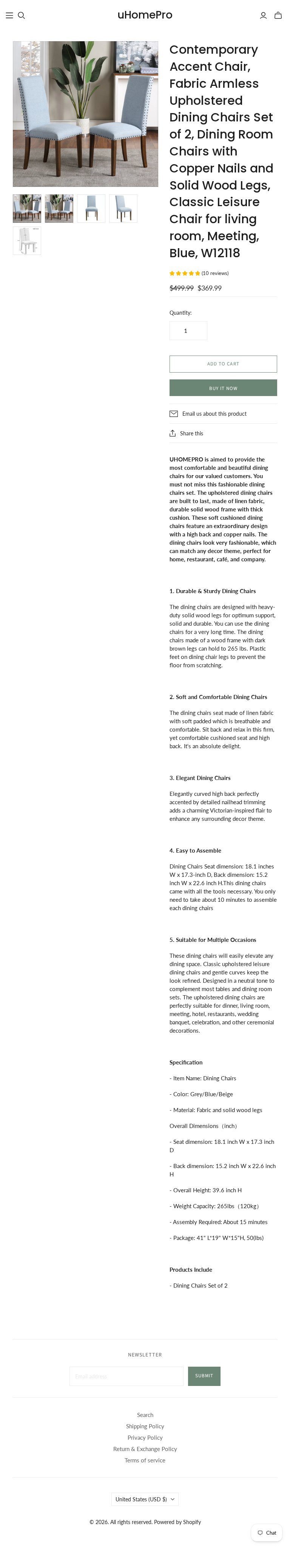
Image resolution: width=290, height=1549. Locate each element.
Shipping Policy (145, 1426)
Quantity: (181, 312)
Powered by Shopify (177, 1522)
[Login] (263, 15)
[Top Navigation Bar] (9, 15)
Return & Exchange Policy (145, 1448)
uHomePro (145, 15)
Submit (204, 1375)
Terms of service (145, 1460)
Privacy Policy (145, 1437)
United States (141, 1499)
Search (145, 1414)
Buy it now (223, 388)
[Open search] (21, 15)
